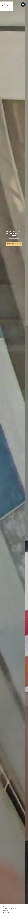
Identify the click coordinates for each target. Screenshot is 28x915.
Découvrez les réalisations (14, 243)
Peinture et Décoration (6, 911)
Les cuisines (5, 907)
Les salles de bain (14, 907)
